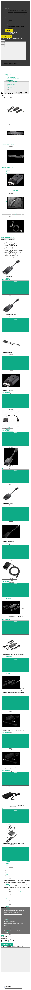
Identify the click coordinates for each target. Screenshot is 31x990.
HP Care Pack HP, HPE (8, 863)
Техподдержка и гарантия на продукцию (17, 10)
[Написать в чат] (15, 959)
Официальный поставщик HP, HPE (16, 26)
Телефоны (8, 598)
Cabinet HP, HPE (8, 873)
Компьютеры (10, 80)
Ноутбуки (9, 85)
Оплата (9, 22)
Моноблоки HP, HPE (11, 84)
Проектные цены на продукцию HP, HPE (17, 14)
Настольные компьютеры (13, 76)
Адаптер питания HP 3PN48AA (9, 579)
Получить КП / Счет (6, 36)
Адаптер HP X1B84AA (7, 541)
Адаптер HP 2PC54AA (7, 314)
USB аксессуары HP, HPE (11, 769)
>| (5, 875)
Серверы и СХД (8, 98)
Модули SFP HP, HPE (9, 672)
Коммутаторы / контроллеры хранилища (12, 619)
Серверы (8, 101)
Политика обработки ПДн (10, 921)
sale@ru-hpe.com (11, 33)
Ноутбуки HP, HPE (11, 87)
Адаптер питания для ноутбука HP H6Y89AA (13, 730)
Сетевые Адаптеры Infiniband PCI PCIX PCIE (11, 544)
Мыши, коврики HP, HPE (12, 807)
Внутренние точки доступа (12, 694)
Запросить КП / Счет (6, 944)
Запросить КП (9, 30)
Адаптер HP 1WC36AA (7, 277)
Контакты (10, 28)
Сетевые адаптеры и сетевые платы (9, 429)
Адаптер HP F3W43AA (7, 390)
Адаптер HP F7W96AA (7, 428)
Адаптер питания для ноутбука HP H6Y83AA (13, 617)
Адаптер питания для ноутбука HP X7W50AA (13, 843)
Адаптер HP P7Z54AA (7, 503)
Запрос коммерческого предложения (17, 15)
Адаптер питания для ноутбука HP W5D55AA (13, 805)
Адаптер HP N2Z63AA (7, 465)
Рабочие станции (11, 77)
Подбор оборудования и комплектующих (17, 12)
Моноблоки (9, 83)
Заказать (15, 281)
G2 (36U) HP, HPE (10, 892)
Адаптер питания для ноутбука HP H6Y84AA (13, 654)
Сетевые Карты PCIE (11, 522)
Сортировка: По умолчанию (7, 239)
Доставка (10, 20)
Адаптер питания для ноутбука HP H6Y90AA (13, 768)
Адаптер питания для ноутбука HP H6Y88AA (13, 692)
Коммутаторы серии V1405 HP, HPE (9, 657)
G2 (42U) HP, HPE (10, 879)
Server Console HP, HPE (8, 908)
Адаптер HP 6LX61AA (7, 352)
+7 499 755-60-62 (12, 32)
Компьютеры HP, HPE (12, 81)
